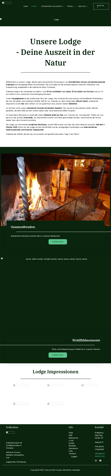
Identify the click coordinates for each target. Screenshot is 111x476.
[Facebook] (100, 461)
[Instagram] (96, 461)
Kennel (70, 6)
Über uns (82, 6)
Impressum (73, 448)
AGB (70, 435)
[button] (37, 6)
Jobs (71, 451)
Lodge (33, 6)
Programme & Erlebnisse (51, 6)
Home (25, 6)
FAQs (71, 433)
